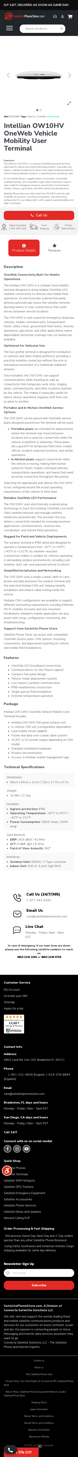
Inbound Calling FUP (17, 1218)
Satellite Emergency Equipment (24, 1193)
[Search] (61, 29)
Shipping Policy (39, 1402)
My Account (12, 990)
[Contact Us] (10, 1449)
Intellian (31, 116)
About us (39, 1367)
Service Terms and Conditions (39, 1422)
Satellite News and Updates (22, 1212)
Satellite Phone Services (20, 1205)
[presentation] (8, 75)
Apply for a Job (13, 1008)
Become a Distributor (39, 1429)
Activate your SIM (15, 996)
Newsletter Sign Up (19, 1264)
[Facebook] (7, 1149)
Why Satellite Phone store (39, 1374)
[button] (37, 110)
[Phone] (55, 17)
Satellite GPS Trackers (19, 1187)
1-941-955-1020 (17, 228)
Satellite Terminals (16, 1174)
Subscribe (39, 1285)
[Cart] (71, 17)
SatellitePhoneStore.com (23, 1306)
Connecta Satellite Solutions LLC (28, 1310)
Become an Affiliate (39, 1436)
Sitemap (9, 1002)
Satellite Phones (15, 1168)
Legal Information (39, 1409)
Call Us (41, 215)
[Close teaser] (40, 1446)
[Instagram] (17, 1149)
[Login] (62, 17)
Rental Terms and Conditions (39, 1416)
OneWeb (41, 116)
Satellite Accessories (18, 1199)
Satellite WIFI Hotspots (19, 1180)
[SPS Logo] (24, 19)
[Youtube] (26, 1149)
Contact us (39, 1360)
